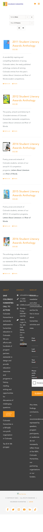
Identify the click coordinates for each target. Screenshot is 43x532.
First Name (34, 339)
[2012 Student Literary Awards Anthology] (6, 99)
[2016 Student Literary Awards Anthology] (6, 241)
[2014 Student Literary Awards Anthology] (6, 146)
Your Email (34, 361)
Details (15, 83)
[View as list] (23, 28)
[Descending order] (32, 17)
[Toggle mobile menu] (39, 4)
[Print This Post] (21, 494)
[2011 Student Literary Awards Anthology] (6, 44)
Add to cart (7, 83)
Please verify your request (34, 374)
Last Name (34, 350)
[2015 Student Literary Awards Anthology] (6, 194)
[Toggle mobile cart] (35, 4)
